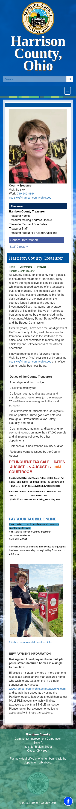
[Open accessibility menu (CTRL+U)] (68, 801)
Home (12, 266)
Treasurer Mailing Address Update (30, 220)
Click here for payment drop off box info (30, 642)
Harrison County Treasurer (27, 211)
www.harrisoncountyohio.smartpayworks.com (37, 688)
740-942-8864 (26, 193)
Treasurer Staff (18, 228)
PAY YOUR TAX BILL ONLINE (32, 519)
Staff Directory (19, 246)
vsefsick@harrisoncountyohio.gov (30, 197)
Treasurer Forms (19, 216)
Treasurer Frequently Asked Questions (33, 233)
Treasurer (17, 206)
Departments (26, 266)
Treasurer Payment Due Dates (28, 224)
